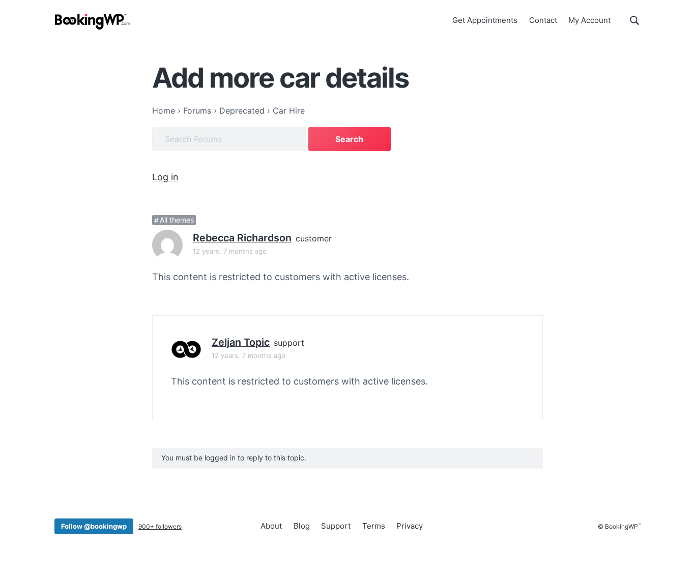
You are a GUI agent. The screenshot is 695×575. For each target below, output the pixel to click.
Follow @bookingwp (94, 526)
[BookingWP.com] (92, 21)
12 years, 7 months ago (230, 251)
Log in (165, 177)
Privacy (409, 526)
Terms (373, 526)
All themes (177, 220)
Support (336, 526)
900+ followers (160, 526)
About (271, 526)
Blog (302, 526)
